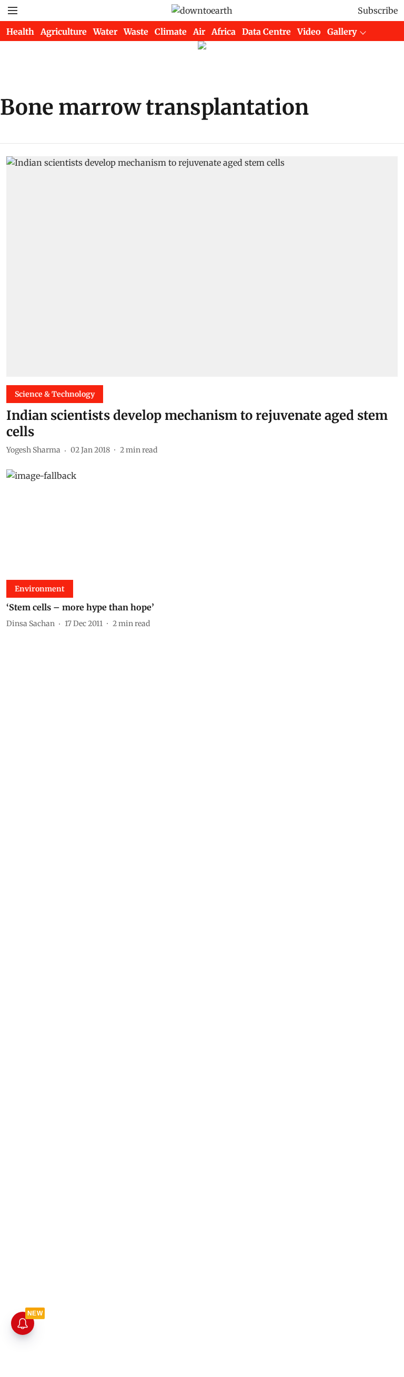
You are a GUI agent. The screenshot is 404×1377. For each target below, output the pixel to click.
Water (105, 31)
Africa (223, 31)
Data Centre (266, 31)
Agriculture (64, 31)
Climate (171, 31)
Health (20, 31)
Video (309, 31)
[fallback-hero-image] (202, 266)
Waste (136, 31)
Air (199, 31)
